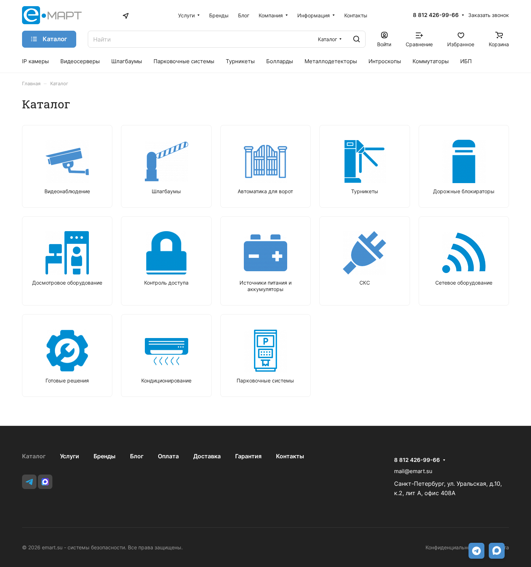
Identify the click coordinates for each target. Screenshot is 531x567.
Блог (136, 456)
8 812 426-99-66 (436, 15)
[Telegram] (29, 482)
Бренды (105, 456)
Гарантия (248, 456)
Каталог (34, 456)
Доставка (207, 456)
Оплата (168, 456)
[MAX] (45, 482)
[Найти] (356, 39)
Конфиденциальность (452, 547)
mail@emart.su (413, 471)
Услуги (69, 456)
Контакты (290, 456)
